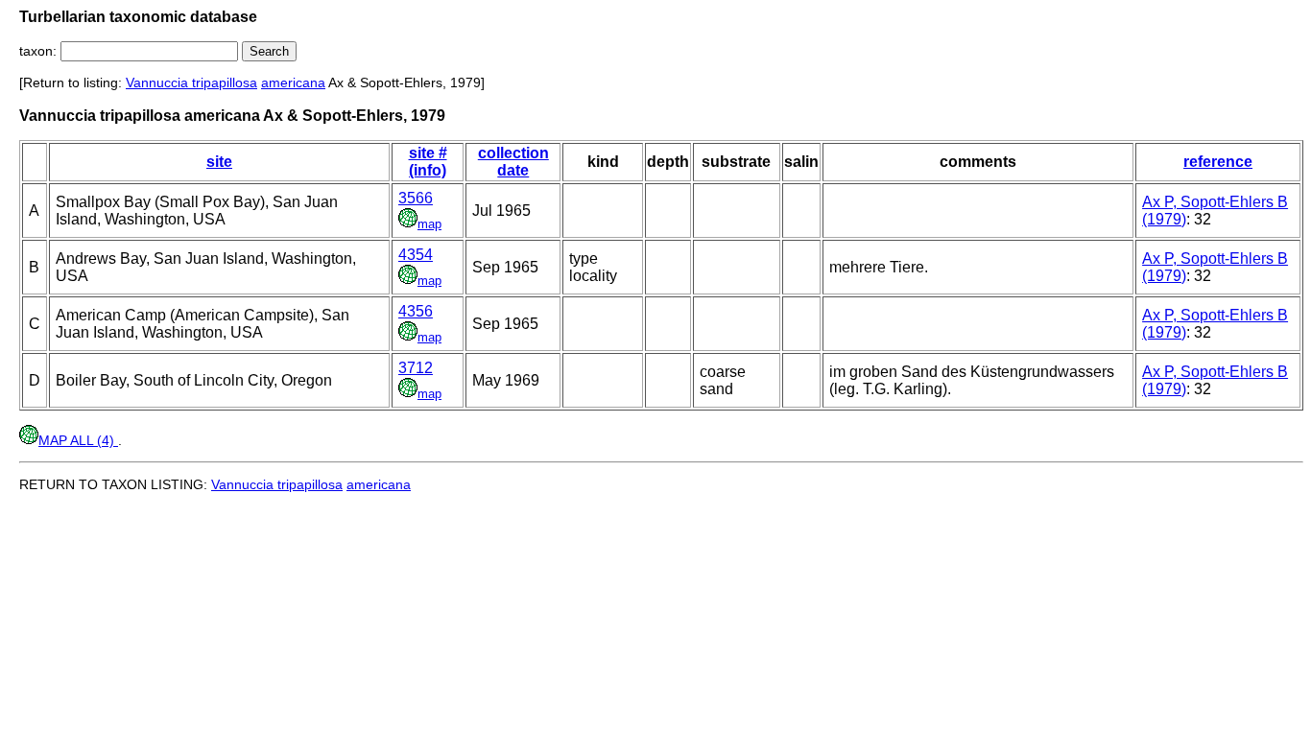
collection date (513, 161)
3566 (415, 198)
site (219, 161)
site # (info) (428, 161)
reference (1217, 161)
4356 (415, 311)
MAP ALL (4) (78, 440)
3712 (415, 368)
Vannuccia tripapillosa (191, 82)
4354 (415, 255)
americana (293, 82)
